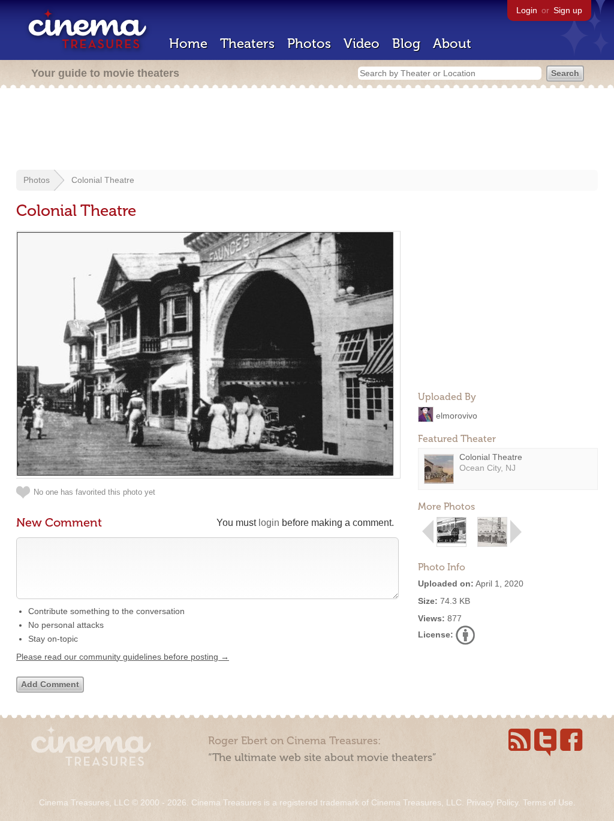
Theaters (247, 43)
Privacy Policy (492, 802)
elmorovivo (456, 415)
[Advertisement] (307, 130)
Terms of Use (548, 802)
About (452, 43)
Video (362, 43)
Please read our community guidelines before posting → (122, 656)
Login (526, 10)
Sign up (567, 10)
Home (188, 43)
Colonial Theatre (102, 180)
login (268, 523)
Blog (406, 43)
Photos (309, 43)
